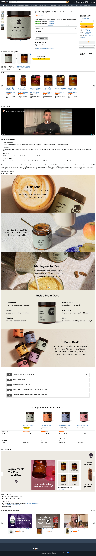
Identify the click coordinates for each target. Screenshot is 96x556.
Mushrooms (33, 7)
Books (59, 5)
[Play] (2, 134)
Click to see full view (19, 40)
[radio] (2, 12)
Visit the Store (61, 489)
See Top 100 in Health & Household (32, 503)
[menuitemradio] (91, 134)
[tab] (46, 287)
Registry (76, 5)
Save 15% (37, 23)
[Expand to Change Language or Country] (74, 2)
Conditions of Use (31, 552)
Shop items (50, 21)
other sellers (50, 25)
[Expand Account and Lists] (83, 2)
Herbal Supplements (26, 7)
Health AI (7, 5)
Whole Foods (46, 5)
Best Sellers (27, 5)
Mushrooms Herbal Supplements (13, 504)
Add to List (82, 46)
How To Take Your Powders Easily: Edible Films (15, 111)
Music (81, 5)
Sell (68, 5)
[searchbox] (39, 2)
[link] (24, 58)
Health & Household (4, 7)
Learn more (65, 45)
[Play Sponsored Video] (48, 521)
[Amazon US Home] (35, 548)
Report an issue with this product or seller (45, 48)
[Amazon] (4, 2)
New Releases (34, 5)
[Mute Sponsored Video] (30, 526)
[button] (3, 5)
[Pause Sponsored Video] (30, 524)
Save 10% (37, 21)
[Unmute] (93, 134)
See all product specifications (42, 38)
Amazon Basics (21, 5)
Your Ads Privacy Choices (62, 552)
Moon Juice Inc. (88, 30)
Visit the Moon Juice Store (40, 14)
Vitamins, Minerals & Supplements (15, 7)
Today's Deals (53, 5)
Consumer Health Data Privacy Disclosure (49, 552)
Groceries (41, 5)
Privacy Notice (38, 552)
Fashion (72, 5)
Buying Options (45, 427)
